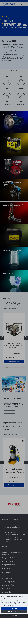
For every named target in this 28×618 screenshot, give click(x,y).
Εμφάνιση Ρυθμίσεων (14, 611)
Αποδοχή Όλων (14, 608)
